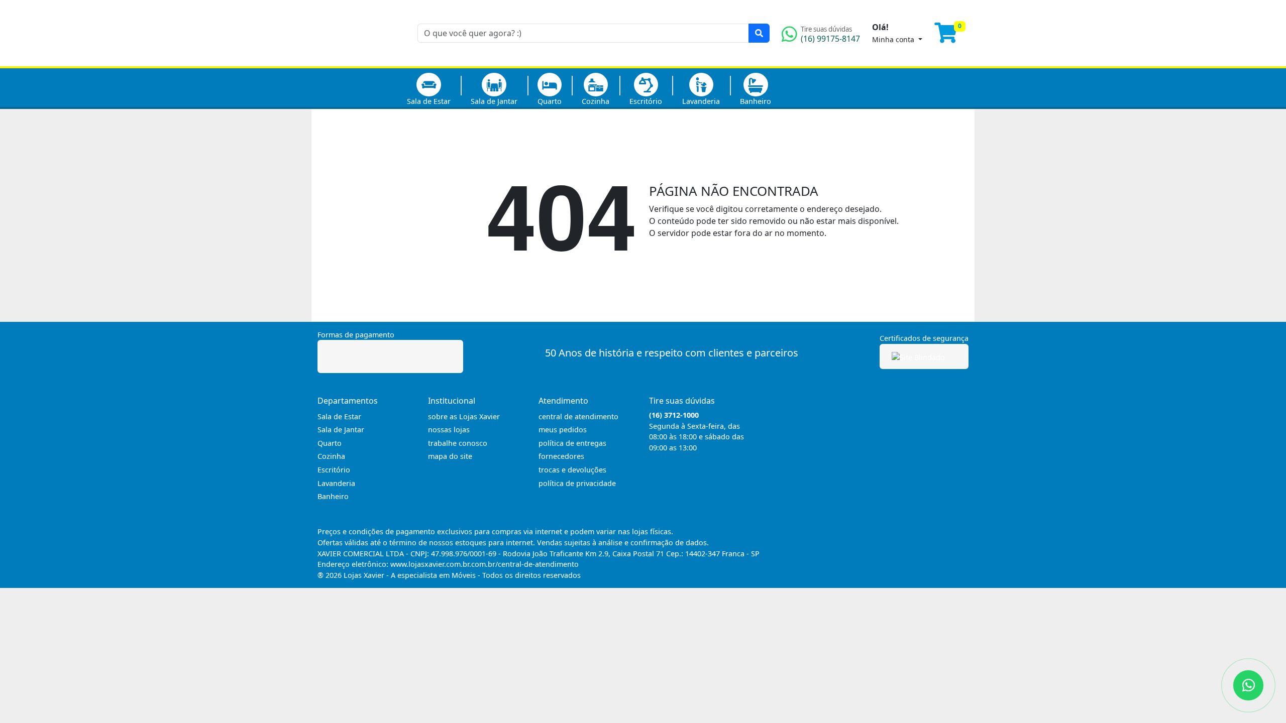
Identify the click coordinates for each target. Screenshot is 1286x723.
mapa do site (450, 456)
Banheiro (755, 101)
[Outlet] (822, 87)
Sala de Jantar (494, 101)
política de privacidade (577, 483)
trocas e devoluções (572, 469)
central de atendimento (578, 416)
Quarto (550, 101)
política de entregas (572, 443)
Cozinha (595, 101)
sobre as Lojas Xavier (464, 416)
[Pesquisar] (759, 33)
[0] (951, 37)
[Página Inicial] (361, 60)
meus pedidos (563, 429)
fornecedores (561, 456)
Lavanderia (701, 101)
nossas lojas (449, 429)
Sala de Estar (429, 101)
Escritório (645, 101)
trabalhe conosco (457, 443)
